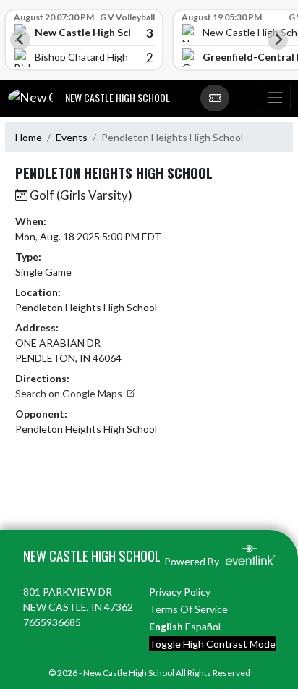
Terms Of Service (188, 609)
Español (203, 626)
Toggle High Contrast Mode (212, 644)
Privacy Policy (179, 592)
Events (72, 137)
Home (28, 137)
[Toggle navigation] (275, 98)
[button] (214, 98)
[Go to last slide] (20, 40)
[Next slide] (278, 40)
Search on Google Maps (69, 393)
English (166, 626)
